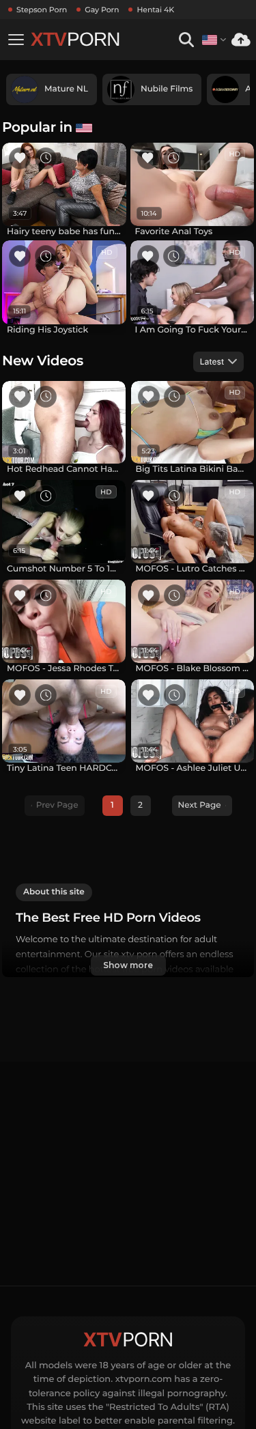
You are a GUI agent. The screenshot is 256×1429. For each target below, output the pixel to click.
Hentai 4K (155, 9)
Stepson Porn (41, 9)
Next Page (199, 805)
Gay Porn (102, 9)
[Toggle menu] (15, 40)
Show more (127, 965)
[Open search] (186, 40)
